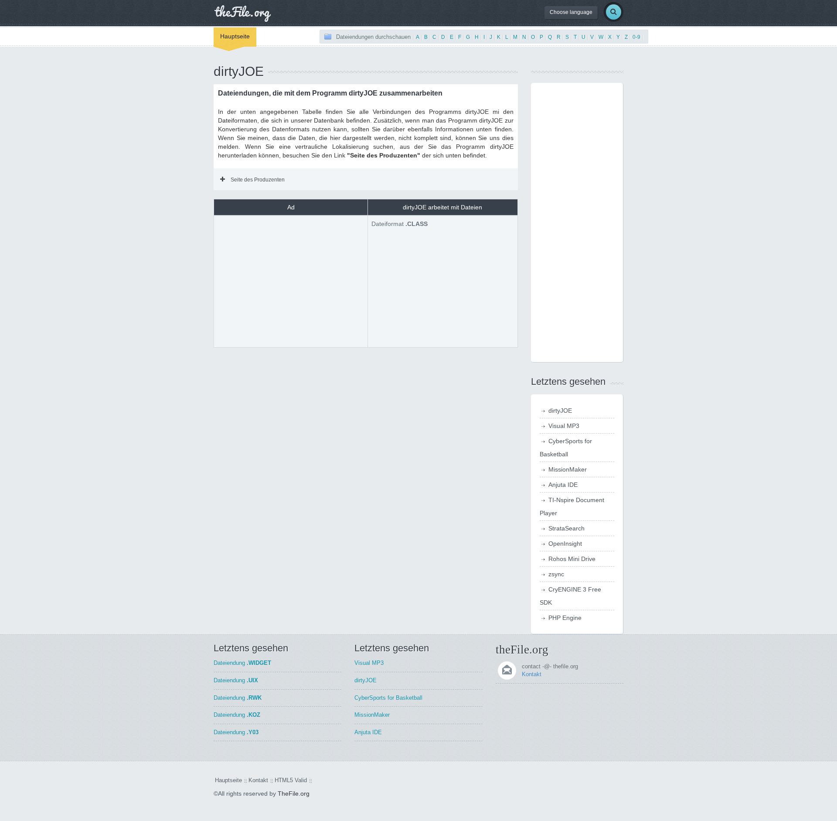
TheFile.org (294, 793)
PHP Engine (565, 617)
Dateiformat (399, 223)
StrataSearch (566, 528)
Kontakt (531, 674)
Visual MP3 (563, 425)
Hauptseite (235, 36)
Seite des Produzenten (258, 180)
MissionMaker (567, 469)
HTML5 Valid (291, 780)
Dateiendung (242, 663)
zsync (556, 574)
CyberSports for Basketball (388, 697)
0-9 (636, 37)
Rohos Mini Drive (571, 558)
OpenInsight (565, 543)
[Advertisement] (291, 280)
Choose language (571, 12)
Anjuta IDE (563, 484)
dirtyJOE (560, 410)
